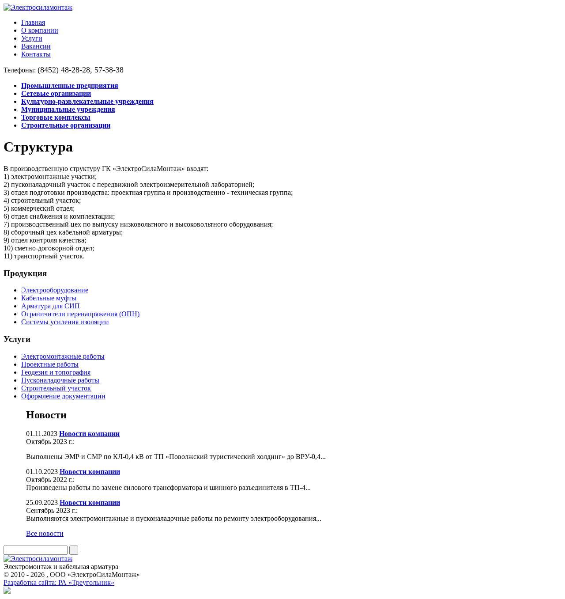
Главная (33, 22)
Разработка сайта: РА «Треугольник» (59, 582)
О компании (39, 30)
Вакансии (36, 46)
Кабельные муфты (48, 298)
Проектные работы (50, 364)
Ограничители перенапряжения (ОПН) (80, 314)
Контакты (36, 54)
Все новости (45, 533)
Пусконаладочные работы (60, 380)
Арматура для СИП (50, 306)
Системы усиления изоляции (65, 322)
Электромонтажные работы (63, 356)
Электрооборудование (54, 290)
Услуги (31, 38)
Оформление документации (63, 396)
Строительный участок (56, 388)
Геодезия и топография (55, 372)
